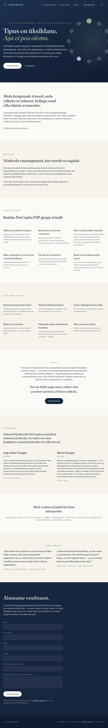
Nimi (5, 622)
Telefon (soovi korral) (13, 664)
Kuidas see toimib (49, 5)
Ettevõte (7, 633)
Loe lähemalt (30, 66)
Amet (5, 643)
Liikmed (76, 5)
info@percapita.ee (39, 700)
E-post (6, 654)
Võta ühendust (89, 5)
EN (102, 5)
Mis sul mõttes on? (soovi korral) (18, 674)
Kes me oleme (64, 5)
